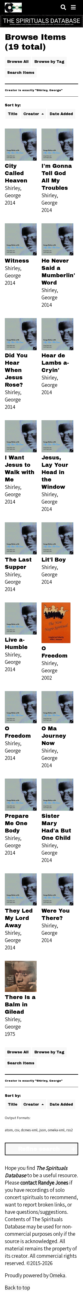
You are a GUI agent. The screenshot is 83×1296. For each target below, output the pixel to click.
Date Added (61, 114)
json (42, 1130)
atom (9, 1130)
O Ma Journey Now (54, 735)
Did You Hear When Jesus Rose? (16, 370)
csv (17, 1130)
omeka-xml (56, 1130)
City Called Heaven (16, 173)
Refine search (39, 1149)
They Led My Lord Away (19, 918)
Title (12, 114)
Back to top (17, 1287)
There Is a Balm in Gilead (20, 1004)
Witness (17, 261)
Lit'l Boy (54, 560)
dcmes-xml (29, 1130)
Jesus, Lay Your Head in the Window (55, 472)
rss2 (69, 1130)
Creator (31, 114)
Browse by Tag (49, 62)
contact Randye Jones (44, 1182)
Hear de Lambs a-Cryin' (55, 362)
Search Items (20, 73)
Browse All (18, 62)
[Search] (63, 7)
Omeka (57, 1275)
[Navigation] (73, 7)
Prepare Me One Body (17, 823)
